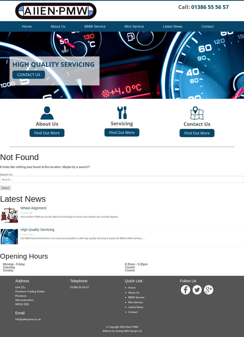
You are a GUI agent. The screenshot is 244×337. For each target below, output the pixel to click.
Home (27, 26)
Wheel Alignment (33, 208)
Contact (207, 26)
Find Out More (47, 132)
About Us (58, 26)
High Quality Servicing (37, 230)
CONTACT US (28, 74)
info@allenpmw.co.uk (28, 319)
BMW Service (94, 26)
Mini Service (134, 26)
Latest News (172, 26)
